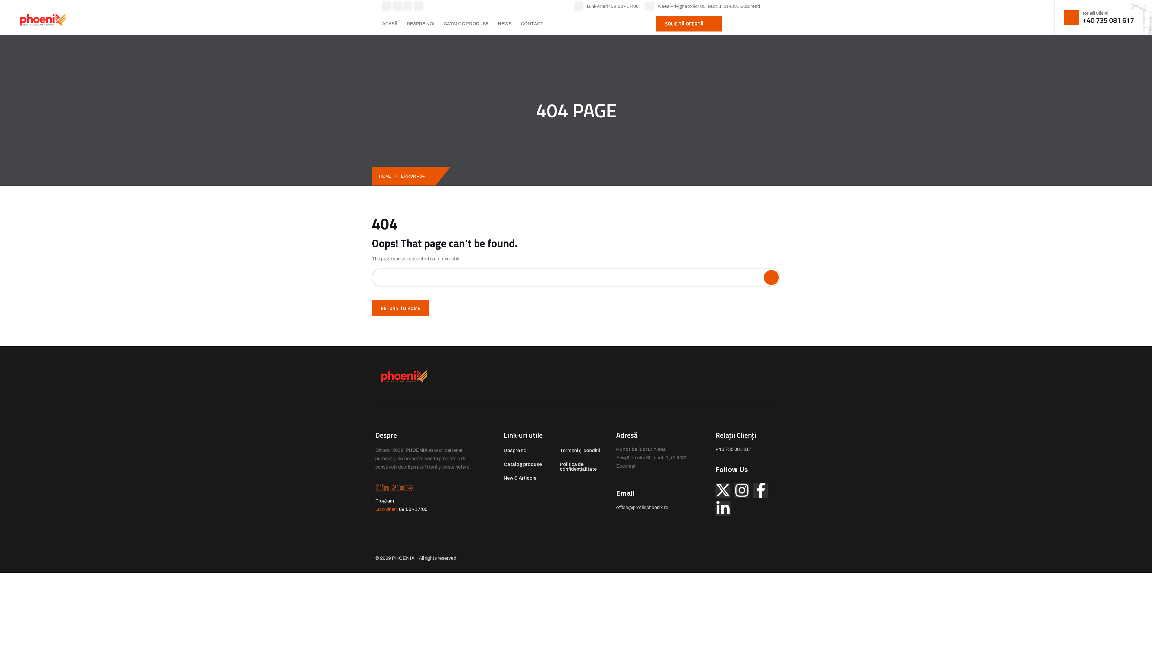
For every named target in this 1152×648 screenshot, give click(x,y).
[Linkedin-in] (723, 508)
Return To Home (400, 308)
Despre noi (420, 23)
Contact (532, 23)
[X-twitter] (723, 490)
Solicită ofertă (684, 23)
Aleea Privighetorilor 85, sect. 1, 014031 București (709, 6)
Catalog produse (466, 23)
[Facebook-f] (760, 490)
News (505, 23)
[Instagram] (741, 490)
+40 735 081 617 (1108, 20)
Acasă (390, 23)
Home (385, 176)
